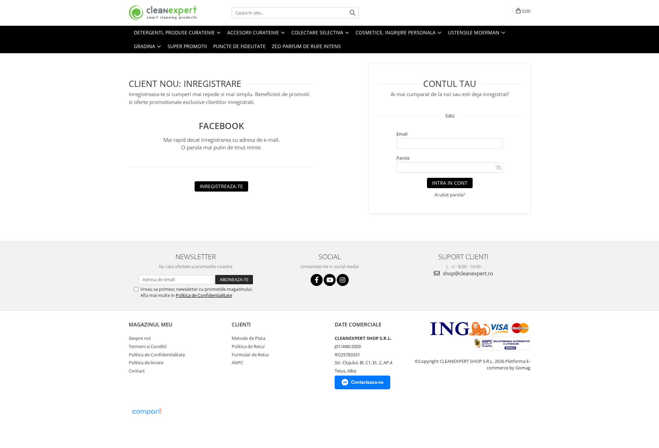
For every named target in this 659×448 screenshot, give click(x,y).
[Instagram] (343, 280)
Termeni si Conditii (147, 346)
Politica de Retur (248, 346)
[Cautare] (352, 13)
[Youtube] (330, 280)
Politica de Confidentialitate (204, 295)
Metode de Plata (248, 338)
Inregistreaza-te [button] (221, 186)
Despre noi (140, 338)
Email (401, 134)
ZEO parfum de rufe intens (306, 46)
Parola (402, 158)
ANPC (237, 362)
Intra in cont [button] (449, 183)
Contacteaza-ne (367, 382)
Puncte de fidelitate (239, 46)
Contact (137, 371)
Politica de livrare (146, 362)
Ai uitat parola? (450, 195)
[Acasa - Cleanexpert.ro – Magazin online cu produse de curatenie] (163, 13)
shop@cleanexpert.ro (467, 273)
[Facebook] (317, 280)
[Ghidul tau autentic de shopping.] (146, 411)
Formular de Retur (250, 355)
